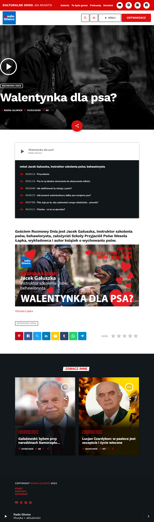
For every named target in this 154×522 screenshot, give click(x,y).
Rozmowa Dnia (11, 85)
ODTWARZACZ (136, 17)
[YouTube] (120, 5)
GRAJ (110, 18)
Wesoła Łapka (24, 311)
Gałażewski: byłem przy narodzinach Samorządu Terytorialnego (37, 443)
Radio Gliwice (40, 483)
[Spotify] (128, 5)
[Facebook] (146, 5)
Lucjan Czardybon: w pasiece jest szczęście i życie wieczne (109, 441)
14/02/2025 (32, 110)
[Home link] (9, 17)
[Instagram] (137, 5)
